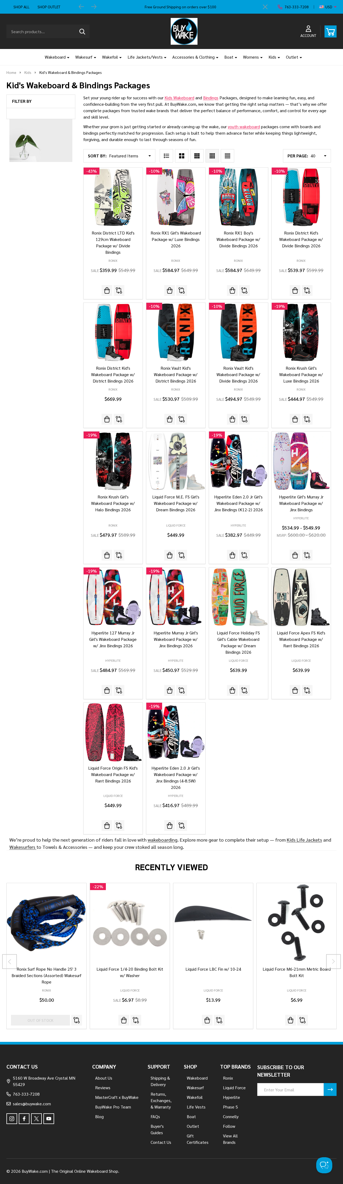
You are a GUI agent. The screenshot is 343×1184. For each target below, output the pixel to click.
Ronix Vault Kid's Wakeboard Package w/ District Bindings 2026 (175, 374)
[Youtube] (49, 1119)
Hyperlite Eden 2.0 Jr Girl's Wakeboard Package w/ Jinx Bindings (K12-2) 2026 (238, 503)
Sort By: (97, 155)
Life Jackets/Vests (145, 57)
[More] (66, 57)
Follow (229, 1126)
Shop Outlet (49, 6)
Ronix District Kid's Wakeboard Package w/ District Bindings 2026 (113, 374)
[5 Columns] (227, 155)
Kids (272, 57)
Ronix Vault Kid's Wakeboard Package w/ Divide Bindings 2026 (238, 374)
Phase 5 (230, 1107)
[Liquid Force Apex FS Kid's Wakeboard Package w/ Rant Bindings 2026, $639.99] (301, 597)
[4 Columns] (212, 155)
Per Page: (298, 155)
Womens (251, 57)
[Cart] (331, 31)
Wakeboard (55, 57)
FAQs (155, 1116)
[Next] (93, 7)
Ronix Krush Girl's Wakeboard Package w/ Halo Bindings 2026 (113, 503)
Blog (99, 1116)
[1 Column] (166, 155)
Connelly (230, 1116)
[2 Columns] (181, 155)
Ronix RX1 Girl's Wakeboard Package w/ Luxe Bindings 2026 (176, 239)
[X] (36, 1119)
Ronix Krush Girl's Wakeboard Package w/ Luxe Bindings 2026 (301, 374)
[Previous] (81, 7)
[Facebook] (24, 1119)
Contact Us (161, 1142)
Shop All (21, 6)
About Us (103, 1078)
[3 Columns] (197, 155)
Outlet (292, 57)
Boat (228, 57)
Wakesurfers (22, 847)
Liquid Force (130, 990)
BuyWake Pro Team (113, 1107)
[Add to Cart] (232, 555)
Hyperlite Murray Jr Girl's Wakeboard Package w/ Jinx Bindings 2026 (176, 639)
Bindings (210, 97)
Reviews (102, 1087)
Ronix (46, 990)
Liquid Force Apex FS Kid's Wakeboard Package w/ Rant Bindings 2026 (301, 639)
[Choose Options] (207, 1020)
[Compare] (119, 290)
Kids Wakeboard (179, 97)
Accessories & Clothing (193, 57)
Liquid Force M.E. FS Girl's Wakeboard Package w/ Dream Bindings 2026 (175, 503)
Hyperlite (231, 1097)
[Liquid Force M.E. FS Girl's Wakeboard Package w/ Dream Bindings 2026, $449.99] (175, 461)
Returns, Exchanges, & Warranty (161, 1100)
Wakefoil (110, 57)
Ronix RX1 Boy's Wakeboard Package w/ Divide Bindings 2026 (238, 239)
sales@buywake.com (32, 1103)
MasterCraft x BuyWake (117, 1097)
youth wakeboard (244, 126)
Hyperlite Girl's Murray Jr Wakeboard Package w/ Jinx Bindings (301, 503)
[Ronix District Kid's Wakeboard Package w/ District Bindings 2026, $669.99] (113, 332)
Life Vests (196, 1107)
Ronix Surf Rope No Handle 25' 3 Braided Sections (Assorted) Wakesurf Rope (46, 975)
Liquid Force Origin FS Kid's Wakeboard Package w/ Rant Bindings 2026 (113, 774)
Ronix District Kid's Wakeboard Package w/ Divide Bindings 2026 (301, 239)
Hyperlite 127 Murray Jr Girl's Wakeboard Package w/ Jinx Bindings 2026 (113, 639)
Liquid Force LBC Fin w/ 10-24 (213, 969)
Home (11, 72)
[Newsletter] (330, 1089)
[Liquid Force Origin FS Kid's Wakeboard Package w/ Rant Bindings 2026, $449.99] (113, 732)
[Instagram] (12, 1119)
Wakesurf (83, 57)
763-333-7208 (26, 1094)
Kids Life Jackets (304, 840)
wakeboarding (162, 840)
